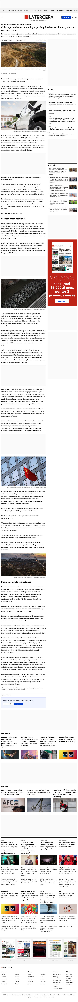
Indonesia (17, 689)
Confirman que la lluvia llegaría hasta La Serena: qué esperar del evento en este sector (48, 881)
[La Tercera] (8, 959)
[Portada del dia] (62, 272)
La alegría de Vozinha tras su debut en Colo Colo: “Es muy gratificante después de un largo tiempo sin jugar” (58, 202)
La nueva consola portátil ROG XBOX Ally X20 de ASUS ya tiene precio (10, 928)
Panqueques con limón (65, 926)
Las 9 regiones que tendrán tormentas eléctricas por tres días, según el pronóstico (48, 846)
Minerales (30, 688)
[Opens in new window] (39, 958)
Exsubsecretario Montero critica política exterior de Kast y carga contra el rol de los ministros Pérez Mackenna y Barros (62, 96)
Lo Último (51, 10)
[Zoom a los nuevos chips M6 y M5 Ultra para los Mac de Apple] (68, 754)
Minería (23, 689)
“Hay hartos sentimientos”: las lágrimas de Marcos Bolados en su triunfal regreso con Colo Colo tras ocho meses (68, 870)
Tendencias (43, 840)
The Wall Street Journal (18, 688)
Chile (2, 840)
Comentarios (13, 73)
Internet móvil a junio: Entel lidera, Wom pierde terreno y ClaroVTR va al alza (29, 881)
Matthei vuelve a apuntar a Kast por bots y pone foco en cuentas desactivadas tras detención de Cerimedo (62, 112)
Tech (9, 689)
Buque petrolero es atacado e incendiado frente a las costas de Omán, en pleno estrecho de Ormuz (62, 128)
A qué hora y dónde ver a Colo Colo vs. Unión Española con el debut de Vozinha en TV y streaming (65, 793)
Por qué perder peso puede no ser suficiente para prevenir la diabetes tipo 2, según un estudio (9, 742)
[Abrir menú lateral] (2, 17)
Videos (45, 10)
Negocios (19, 10)
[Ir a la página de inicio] (39, 17)
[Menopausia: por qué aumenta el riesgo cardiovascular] (68, 909)
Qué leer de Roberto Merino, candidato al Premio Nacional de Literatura (67, 918)
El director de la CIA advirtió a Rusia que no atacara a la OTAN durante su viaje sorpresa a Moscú (48, 929)
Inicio (3, 10)
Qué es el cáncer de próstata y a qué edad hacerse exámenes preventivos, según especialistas (59, 195)
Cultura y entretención (28, 891)
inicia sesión (8, 704)
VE (7, 689)
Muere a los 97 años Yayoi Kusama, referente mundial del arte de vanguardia (61, 134)
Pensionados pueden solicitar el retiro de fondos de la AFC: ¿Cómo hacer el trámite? (58, 209)
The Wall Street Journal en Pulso (20, 24)
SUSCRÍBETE (62, 301)
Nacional (13, 10)
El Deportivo (34, 10)
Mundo (40, 10)
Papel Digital (69, 10)
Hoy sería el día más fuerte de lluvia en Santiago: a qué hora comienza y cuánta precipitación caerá (48, 741)
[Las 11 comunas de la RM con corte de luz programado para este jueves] (39, 805)
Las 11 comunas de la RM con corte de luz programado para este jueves (38, 792)
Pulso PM (9, 688)
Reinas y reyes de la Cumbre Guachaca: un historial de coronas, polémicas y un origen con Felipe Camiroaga (29, 919)
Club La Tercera (60, 10)
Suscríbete (19, 704)
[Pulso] (24, 958)
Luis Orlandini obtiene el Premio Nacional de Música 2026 (28, 928)
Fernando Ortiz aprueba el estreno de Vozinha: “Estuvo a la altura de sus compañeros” (67, 846)
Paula (61, 891)
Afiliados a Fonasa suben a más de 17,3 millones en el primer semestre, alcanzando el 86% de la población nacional (29, 871)
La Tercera (4, 24)
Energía (36, 688)
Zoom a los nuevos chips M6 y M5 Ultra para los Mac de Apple (67, 739)
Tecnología (26, 10)
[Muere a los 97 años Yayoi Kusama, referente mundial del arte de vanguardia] (29, 909)
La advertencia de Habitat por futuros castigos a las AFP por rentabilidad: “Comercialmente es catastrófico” (28, 848)
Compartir (5, 73)
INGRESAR (74, 17)
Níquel (13, 689)
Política (8, 10)
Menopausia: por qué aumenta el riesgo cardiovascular (66, 896)
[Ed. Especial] (55, 958)
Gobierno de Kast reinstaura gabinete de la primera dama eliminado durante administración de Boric (62, 104)
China (26, 688)
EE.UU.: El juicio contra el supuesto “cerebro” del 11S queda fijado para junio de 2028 (47, 919)
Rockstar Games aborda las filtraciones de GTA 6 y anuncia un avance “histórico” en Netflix (29, 741)
